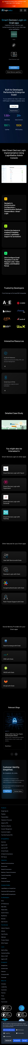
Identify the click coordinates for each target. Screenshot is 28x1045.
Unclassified (8, 1036)
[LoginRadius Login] (21, 10)
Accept (25, 1040)
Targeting (7, 1033)
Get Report (18, 3)
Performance (21, 1029)
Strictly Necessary (9, 1029)
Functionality (21, 1033)
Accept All (17, 1040)
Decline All (8, 1040)
